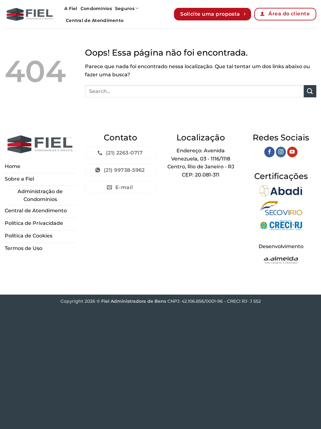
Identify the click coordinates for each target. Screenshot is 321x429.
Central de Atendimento (95, 20)
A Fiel (70, 8)
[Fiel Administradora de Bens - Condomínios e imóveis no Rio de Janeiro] (30, 14)
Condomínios (96, 8)
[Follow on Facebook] (269, 152)
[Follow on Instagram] (281, 152)
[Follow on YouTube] (292, 152)
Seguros (124, 8)
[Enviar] (310, 91)
